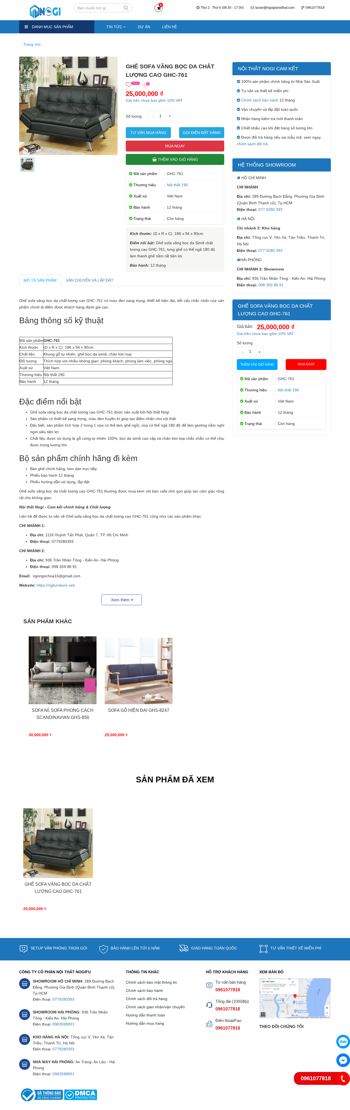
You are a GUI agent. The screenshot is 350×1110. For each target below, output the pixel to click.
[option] (63, 691)
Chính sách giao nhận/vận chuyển (155, 1007)
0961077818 (315, 8)
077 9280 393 (270, 209)
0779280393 (63, 999)
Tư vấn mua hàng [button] (148, 132)
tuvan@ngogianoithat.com (274, 8)
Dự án (144, 27)
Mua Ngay (175, 146)
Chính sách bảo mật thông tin (151, 982)
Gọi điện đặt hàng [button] (202, 132)
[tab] (40, 280)
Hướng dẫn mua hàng (145, 1023)
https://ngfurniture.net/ (56, 585)
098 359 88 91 (271, 285)
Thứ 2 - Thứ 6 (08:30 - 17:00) (222, 8)
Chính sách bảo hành (259, 100)
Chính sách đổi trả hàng (146, 999)
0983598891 (63, 1024)
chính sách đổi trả (252, 144)
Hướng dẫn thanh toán (145, 1015)
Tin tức (114, 27)
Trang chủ (32, 44)
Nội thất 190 (177, 185)
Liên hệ (169, 27)
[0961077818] (343, 1078)
